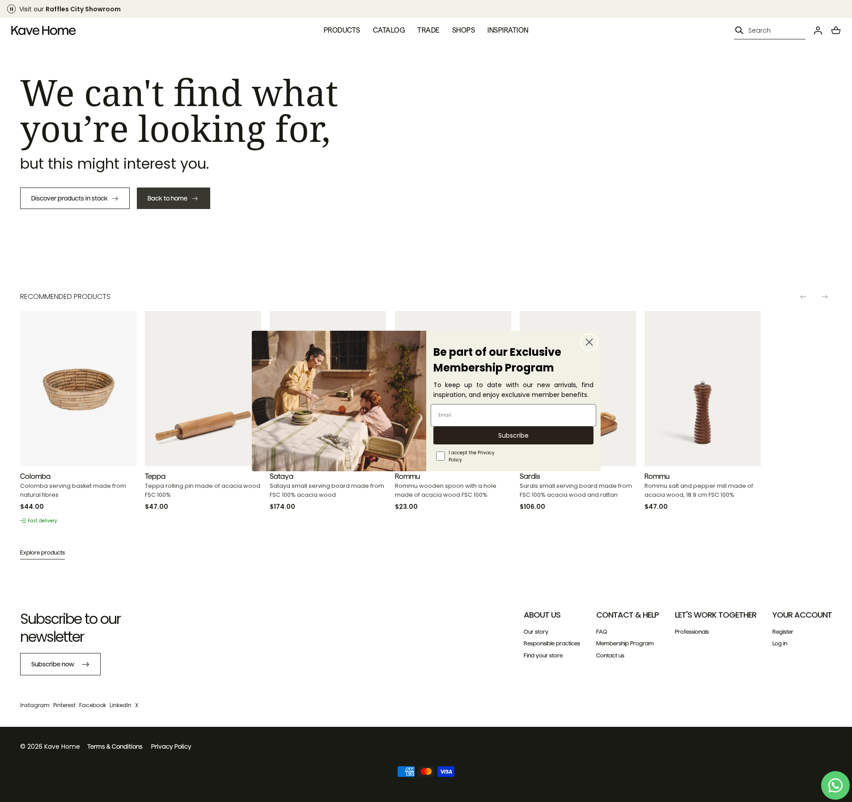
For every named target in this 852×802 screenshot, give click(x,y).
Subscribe (513, 435)
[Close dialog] (589, 342)
